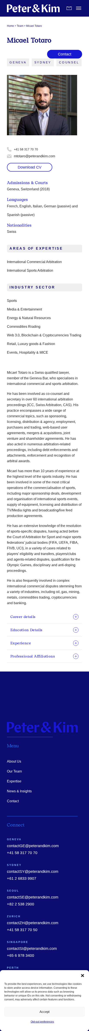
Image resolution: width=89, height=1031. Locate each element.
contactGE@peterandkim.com (33, 846)
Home (10, 25)
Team (20, 25)
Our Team (14, 771)
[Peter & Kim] (33, 8)
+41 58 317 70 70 (22, 853)
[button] (82, 975)
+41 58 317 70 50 (22, 930)
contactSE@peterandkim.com (32, 897)
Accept (44, 1012)
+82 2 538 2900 (20, 904)
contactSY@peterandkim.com (32, 871)
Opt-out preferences (42, 1021)
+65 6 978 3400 (20, 955)
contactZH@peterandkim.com (32, 923)
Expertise (14, 781)
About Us (14, 761)
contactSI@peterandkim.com (32, 948)
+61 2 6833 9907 (21, 878)
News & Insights (19, 791)
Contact (13, 801)
